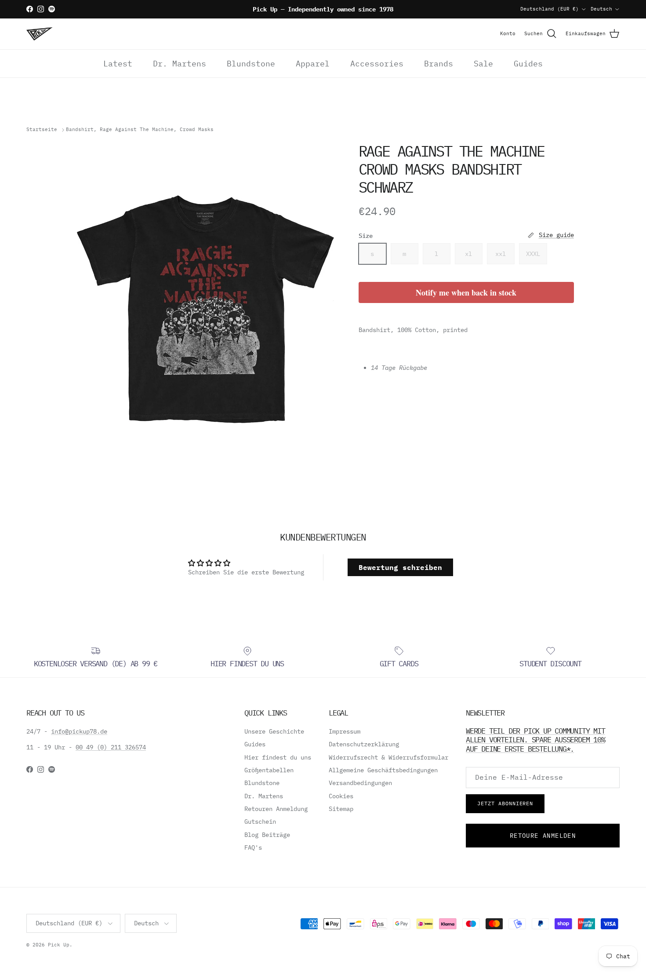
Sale (483, 63)
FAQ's (253, 847)
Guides (528, 63)
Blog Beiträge (267, 835)
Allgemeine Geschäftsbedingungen (383, 770)
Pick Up (58, 945)
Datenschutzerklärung (364, 744)
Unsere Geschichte (274, 731)
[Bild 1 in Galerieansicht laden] (205, 309)
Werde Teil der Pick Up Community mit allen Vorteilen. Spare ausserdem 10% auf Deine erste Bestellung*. (535, 740)
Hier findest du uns (277, 757)
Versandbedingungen (360, 783)
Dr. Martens (179, 63)
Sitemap (341, 809)
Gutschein (260, 821)
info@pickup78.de (79, 731)
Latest (117, 63)
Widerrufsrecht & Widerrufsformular (388, 757)
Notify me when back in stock (466, 292)
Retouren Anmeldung (276, 809)
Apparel (313, 63)
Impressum (344, 731)
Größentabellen (269, 770)
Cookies (341, 796)
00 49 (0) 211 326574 (111, 747)
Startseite (41, 130)
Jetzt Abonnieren (505, 803)
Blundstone (251, 63)
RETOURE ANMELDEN (543, 836)
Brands (438, 63)
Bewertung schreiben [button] (400, 567)
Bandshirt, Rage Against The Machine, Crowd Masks (140, 130)
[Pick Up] (39, 33)
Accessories (376, 63)
